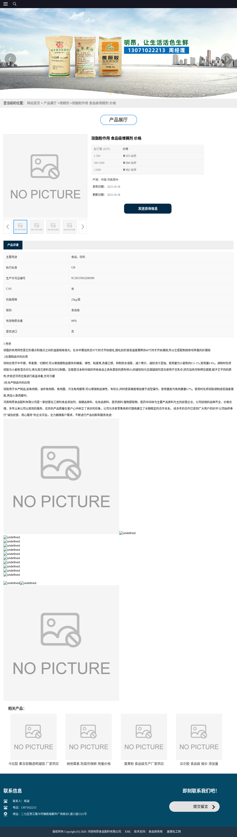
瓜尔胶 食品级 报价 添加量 (199, 763)
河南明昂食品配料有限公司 (104, 831)
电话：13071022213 (24, 807)
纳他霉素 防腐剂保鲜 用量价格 (89, 763)
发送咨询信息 (148, 208)
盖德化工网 (174, 831)
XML (128, 831)
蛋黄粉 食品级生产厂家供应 (144, 763)
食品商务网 (155, 831)
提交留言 (200, 807)
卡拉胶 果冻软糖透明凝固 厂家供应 (33, 763)
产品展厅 (50, 103)
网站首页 (33, 103)
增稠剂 (64, 103)
